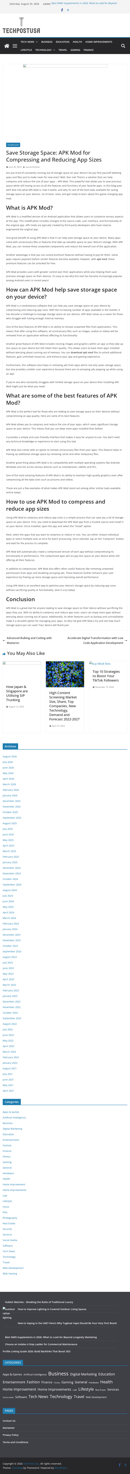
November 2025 (12, 806)
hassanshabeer (33, 166)
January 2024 (10, 929)
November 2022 (12, 1007)
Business (46, 41)
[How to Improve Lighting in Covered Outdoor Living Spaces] (9, 1313)
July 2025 (8, 828)
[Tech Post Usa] (7, 46)
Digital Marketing (12, 1128)
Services (7, 1234)
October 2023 (10, 945)
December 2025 (11, 801)
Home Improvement (14, 1184)
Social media (10, 1240)
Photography (10, 1217)
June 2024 (8, 901)
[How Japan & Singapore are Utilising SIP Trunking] (22, 664)
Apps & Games (11, 1112)
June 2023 (8, 968)
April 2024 (8, 912)
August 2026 (10, 756)
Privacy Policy (11, 1435)
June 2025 (8, 834)
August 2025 (10, 823)
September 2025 (12, 817)
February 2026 (11, 789)
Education (62, 41)
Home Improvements (98, 41)
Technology (43, 49)
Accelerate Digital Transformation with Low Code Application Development (95, 640)
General (7, 1167)
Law (5, 1195)
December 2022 (11, 1001)
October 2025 (10, 812)
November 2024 (12, 873)
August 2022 (10, 1023)
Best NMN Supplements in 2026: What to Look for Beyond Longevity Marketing (51, 1337)
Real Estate (9, 1223)
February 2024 (11, 923)
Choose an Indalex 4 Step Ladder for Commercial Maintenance (41, 1344)
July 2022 (8, 1029)
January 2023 (10, 996)
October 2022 (10, 1012)
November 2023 (12, 940)
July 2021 (8, 1074)
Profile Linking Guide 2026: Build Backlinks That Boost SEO (36, 1351)
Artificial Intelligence (14, 1117)
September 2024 (12, 884)
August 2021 (10, 1068)
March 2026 (9, 784)
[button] (36, 42)
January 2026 (10, 795)
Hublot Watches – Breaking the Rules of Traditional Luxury (39, 1302)
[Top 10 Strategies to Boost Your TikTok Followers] (100, 664)
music (6, 1206)
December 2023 (11, 934)
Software (8, 1245)
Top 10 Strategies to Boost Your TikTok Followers (106, 676)
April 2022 (8, 1046)
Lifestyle (26, 49)
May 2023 (8, 973)
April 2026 (8, 778)
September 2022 (12, 1018)
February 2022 (11, 1057)
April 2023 (8, 979)
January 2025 (10, 862)
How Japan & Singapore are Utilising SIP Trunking (17, 693)
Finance (89, 49)
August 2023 (10, 957)
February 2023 (11, 990)
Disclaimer (9, 1427)
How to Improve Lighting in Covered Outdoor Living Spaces (52, 1309)
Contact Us (9, 1420)
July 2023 (8, 962)
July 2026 (8, 762)
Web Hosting (10, 1273)
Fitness (7, 1156)
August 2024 (10, 890)
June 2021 (8, 1079)
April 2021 (8, 1090)
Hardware (8, 1173)
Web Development (13, 1268)
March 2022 (9, 1051)
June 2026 (8, 767)
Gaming (75, 49)
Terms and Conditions (15, 1442)
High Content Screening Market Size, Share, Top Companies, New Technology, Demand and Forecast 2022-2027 (64, 705)
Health (77, 41)
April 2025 (8, 845)
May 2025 (8, 840)
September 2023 (12, 951)
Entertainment (11, 1139)
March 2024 (9, 918)
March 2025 (9, 851)
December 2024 (11, 867)
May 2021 (8, 1085)
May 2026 (8, 773)
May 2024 (8, 906)
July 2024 (8, 895)
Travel (63, 49)
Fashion (7, 1145)
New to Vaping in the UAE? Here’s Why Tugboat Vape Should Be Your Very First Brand (67, 1323)
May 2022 (8, 1040)
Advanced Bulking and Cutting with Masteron (29, 640)
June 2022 (8, 1035)
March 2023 (9, 984)
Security (7, 1229)
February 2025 (11, 856)
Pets (5, 1212)
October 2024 (10, 879)
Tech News (27, 41)
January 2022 (10, 1062)
